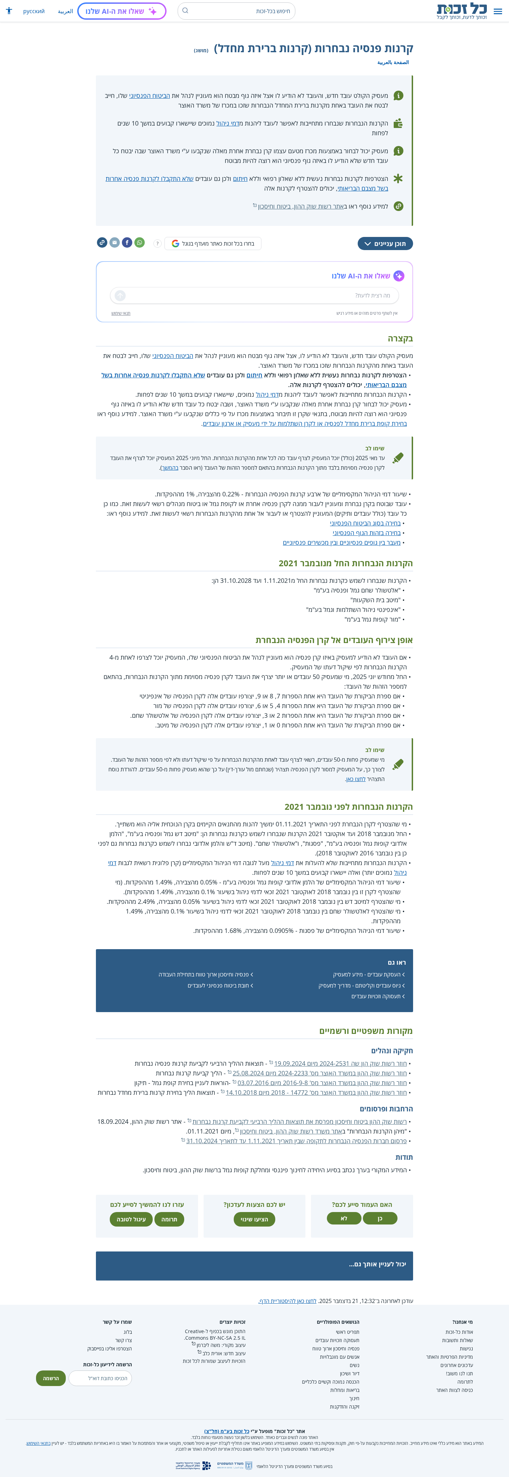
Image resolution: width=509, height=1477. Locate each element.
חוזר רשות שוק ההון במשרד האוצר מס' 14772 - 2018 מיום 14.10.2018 (316, 1092)
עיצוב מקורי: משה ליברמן (221, 1345)
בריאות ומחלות (344, 1390)
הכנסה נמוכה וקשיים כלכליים (330, 1381)
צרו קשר (123, 1340)
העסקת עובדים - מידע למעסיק (367, 974)
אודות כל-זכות (459, 1332)
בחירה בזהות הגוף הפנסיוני (367, 533)
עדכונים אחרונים (456, 1365)
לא (344, 1218)
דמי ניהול (227, 123)
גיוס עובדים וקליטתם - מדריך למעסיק (360, 985)
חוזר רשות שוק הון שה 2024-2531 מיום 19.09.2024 (340, 1063)
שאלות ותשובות (457, 1340)
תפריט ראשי (347, 1332)
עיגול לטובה (131, 1219)
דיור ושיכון (349, 1373)
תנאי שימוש (121, 313)
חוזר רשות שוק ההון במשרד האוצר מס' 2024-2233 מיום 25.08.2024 (320, 1073)
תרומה (169, 1219)
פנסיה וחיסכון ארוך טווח (335, 1348)
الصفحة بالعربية (393, 62)
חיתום (240, 178)
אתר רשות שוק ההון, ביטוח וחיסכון (301, 206)
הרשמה (51, 1378)
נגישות (466, 1348)
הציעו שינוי (254, 1219)
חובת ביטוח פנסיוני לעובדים (218, 985)
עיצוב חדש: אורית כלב (224, 1353)
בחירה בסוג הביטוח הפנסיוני (365, 523)
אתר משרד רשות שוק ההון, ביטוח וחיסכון (291, 1131)
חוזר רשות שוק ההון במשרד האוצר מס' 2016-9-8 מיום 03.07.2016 (322, 1083)
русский (34, 11)
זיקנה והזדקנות (344, 1406)
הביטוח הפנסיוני (149, 95)
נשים (354, 1365)
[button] (498, 11)
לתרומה (465, 1381)
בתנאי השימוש (39, 1443)
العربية (65, 11)
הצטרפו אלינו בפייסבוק (109, 1348)
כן (380, 1218)
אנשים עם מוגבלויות (339, 1357)
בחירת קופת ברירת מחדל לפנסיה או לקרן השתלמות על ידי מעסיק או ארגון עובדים (305, 423)
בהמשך (170, 467)
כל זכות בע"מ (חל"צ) (226, 1431)
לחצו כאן (356, 779)
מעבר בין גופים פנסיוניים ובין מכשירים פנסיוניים (342, 542)
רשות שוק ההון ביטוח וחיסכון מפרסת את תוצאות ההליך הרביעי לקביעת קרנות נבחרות (300, 1121)
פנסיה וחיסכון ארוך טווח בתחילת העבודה (204, 974)
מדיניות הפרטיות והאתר (449, 1357)
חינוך (354, 1398)
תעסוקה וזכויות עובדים (376, 996)
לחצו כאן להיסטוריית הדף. (287, 1301)
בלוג (128, 1332)
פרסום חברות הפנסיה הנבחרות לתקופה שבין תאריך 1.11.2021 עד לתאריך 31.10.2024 (296, 1141)
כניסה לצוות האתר (454, 1390)
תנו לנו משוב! (459, 1373)
